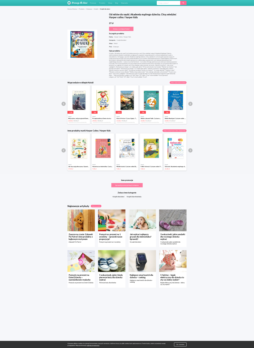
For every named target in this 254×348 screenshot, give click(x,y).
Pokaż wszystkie (96, 206)
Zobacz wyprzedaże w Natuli (178, 82)
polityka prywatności (93, 345)
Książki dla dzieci (118, 197)
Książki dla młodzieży (134, 197)
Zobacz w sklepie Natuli (121, 29)
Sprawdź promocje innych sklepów (127, 185)
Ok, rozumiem (180, 344)
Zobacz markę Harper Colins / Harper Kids (175, 130)
